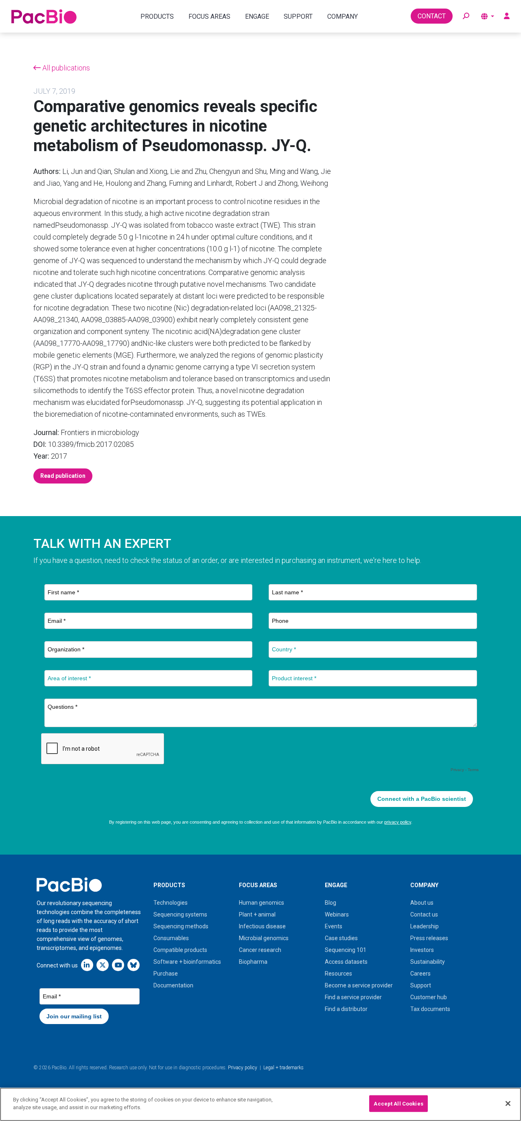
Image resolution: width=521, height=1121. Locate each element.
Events (333, 926)
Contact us (424, 914)
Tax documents (430, 1009)
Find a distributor (346, 1009)
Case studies (341, 938)
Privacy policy (242, 1067)
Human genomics (261, 902)
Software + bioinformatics (187, 961)
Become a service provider (359, 985)
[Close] (508, 1103)
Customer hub (428, 997)
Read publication (62, 476)
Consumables (171, 938)
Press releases (429, 938)
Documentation (173, 985)
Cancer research (260, 950)
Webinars (337, 914)
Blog (330, 902)
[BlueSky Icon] (133, 965)
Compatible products (180, 950)
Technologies (170, 902)
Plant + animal (257, 914)
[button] (466, 16)
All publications (65, 68)
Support (420, 985)
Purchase (165, 973)
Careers (420, 973)
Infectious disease (262, 926)
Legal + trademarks (283, 1067)
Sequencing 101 (345, 950)
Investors (422, 950)
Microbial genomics (264, 938)
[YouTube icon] (118, 965)
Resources (338, 973)
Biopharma (253, 961)
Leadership (424, 926)
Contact (432, 16)
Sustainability (427, 961)
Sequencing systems (180, 914)
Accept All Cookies (398, 1104)
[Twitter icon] (102, 965)
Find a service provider (353, 997)
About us (421, 902)
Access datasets (346, 961)
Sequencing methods (180, 926)
